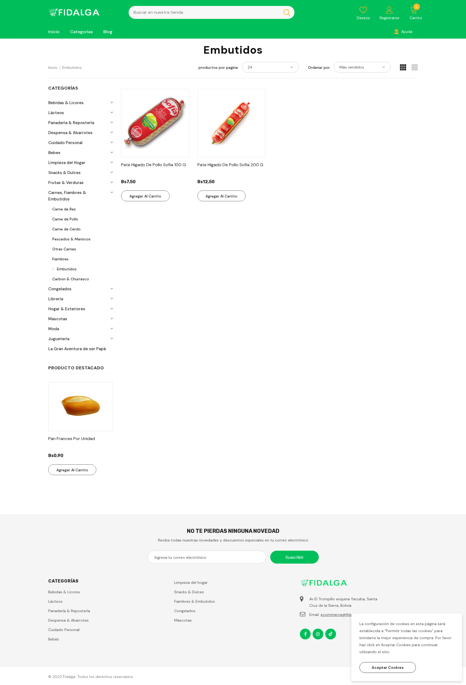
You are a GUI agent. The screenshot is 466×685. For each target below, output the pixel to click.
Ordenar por (319, 67)
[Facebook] (305, 634)
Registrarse (389, 17)
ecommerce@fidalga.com (344, 614)
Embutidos (72, 67)
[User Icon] (389, 9)
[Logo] (84, 12)
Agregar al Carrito (72, 470)
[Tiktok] (330, 634)
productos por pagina (218, 67)
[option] (80, 428)
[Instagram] (318, 634)
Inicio (52, 67)
